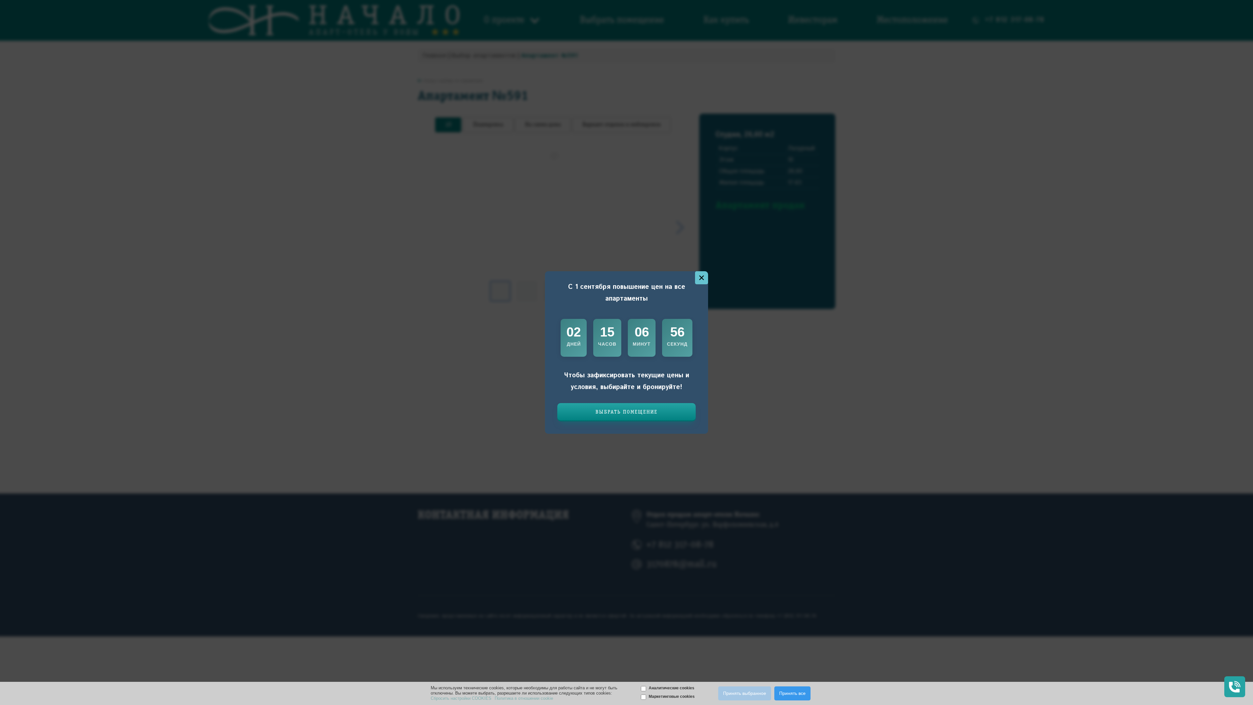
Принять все (792, 693)
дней (574, 344)
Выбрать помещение (626, 412)
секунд (677, 344)
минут (642, 344)
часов (607, 344)
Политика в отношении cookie (524, 698)
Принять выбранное (744, 693)
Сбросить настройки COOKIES (461, 698)
